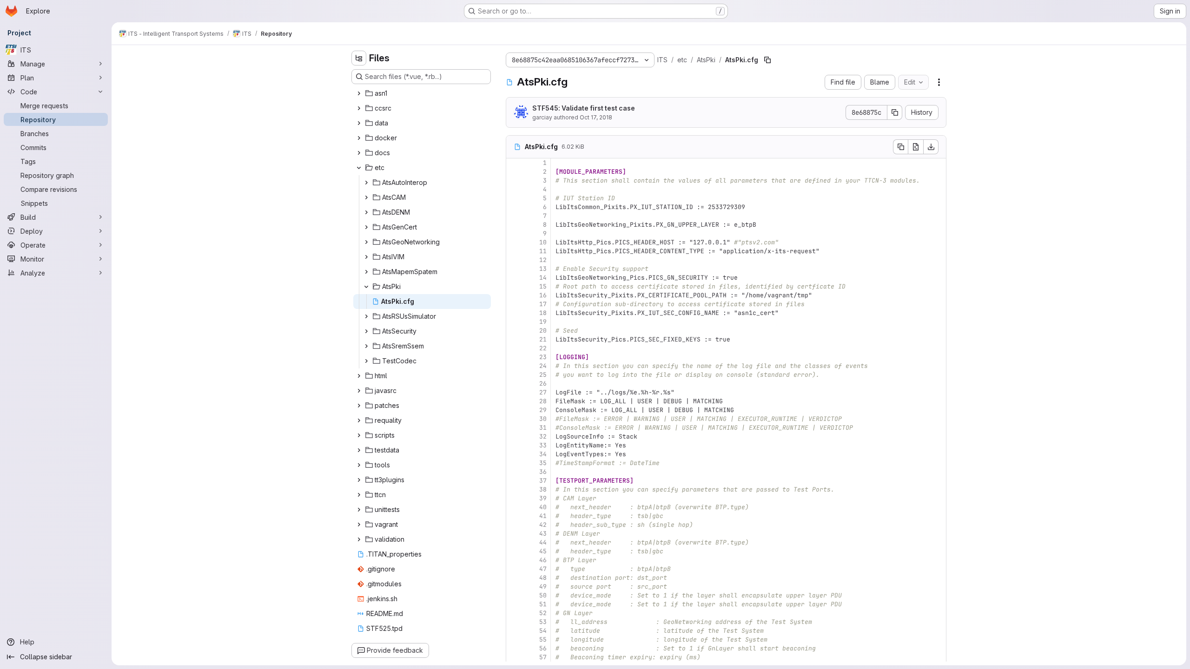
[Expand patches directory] (358, 405)
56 (543, 648)
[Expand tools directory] (358, 465)
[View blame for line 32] (514, 436)
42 (543, 525)
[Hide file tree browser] (358, 58)
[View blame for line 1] (514, 162)
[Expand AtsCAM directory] (366, 197)
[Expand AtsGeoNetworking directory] (366, 242)
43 (543, 534)
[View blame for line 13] (514, 268)
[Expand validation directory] (358, 539)
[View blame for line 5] (514, 198)
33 (543, 445)
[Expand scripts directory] (358, 435)
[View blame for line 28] (514, 401)
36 (543, 472)
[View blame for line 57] (514, 657)
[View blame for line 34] (514, 454)
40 (543, 507)
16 (543, 295)
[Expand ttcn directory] (358, 494)
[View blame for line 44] (514, 542)
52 (543, 613)
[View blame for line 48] (514, 577)
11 (543, 251)
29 (543, 410)
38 (543, 489)
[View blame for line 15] (514, 286)
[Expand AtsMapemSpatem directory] (366, 271)
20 (543, 330)
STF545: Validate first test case (583, 108)
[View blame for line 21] (514, 339)
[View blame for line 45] (514, 551)
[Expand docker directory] (358, 138)
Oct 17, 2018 (596, 117)
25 (543, 375)
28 (543, 401)
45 (543, 551)
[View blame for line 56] (514, 648)
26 (543, 383)
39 (543, 498)
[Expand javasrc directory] (358, 390)
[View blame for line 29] (514, 410)
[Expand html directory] (358, 375)
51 (543, 604)
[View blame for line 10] (514, 242)
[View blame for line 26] (514, 383)
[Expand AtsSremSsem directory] (366, 346)
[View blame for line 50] (514, 595)
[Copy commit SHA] (894, 112)
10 (543, 242)
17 (543, 304)
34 (543, 454)
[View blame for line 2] (514, 171)
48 (543, 578)
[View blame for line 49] (514, 586)
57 (543, 657)
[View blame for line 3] (514, 180)
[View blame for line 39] (514, 498)
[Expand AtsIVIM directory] (366, 256)
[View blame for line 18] (514, 312)
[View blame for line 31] (514, 427)
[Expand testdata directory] (358, 450)
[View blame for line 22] (514, 348)
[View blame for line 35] (514, 463)
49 (543, 586)
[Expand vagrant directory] (358, 524)
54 (543, 631)
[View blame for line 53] (514, 621)
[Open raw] (915, 146)
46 (543, 560)
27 (543, 392)
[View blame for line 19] (514, 321)
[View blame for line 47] (514, 568)
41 (543, 516)
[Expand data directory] (358, 123)
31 (543, 428)
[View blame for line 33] (514, 445)
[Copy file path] (767, 59)
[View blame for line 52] (514, 613)
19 (543, 322)
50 (543, 595)
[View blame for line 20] (514, 330)
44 (543, 542)
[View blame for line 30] (514, 418)
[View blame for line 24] (514, 365)
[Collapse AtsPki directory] (366, 286)
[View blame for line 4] (514, 189)
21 (543, 339)
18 (543, 313)
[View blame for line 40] (514, 507)
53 (543, 622)
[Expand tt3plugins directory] (358, 479)
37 (543, 481)
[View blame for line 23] (514, 357)
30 (543, 419)
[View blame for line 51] (514, 604)
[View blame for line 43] (514, 533)
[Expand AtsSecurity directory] (366, 331)
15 (543, 286)
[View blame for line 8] (514, 224)
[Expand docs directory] (358, 152)
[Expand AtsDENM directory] (366, 212)
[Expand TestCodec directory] (366, 361)
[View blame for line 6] (514, 207)
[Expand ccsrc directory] (358, 108)
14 (543, 278)
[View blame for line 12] (514, 260)
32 (543, 436)
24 (543, 366)
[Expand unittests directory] (358, 509)
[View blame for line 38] (514, 489)
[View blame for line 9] (514, 233)
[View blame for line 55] (514, 639)
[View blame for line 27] (514, 392)
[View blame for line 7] (514, 215)
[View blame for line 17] (514, 304)
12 (543, 260)
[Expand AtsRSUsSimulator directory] (366, 316)
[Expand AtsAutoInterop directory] (366, 182)
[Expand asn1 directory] (358, 93)
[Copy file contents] (900, 146)
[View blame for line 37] (514, 480)
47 (543, 569)
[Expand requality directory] (358, 420)
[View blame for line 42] (514, 524)
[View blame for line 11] (514, 251)
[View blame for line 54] (514, 630)
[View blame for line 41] (514, 516)
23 (543, 357)
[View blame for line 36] (514, 471)
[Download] (931, 146)
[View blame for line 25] (514, 374)
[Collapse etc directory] (358, 167)
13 (543, 269)
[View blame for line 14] (514, 277)
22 (543, 348)
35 (543, 463)
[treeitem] (422, 93)
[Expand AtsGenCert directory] (366, 227)
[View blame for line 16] (514, 295)
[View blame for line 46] (514, 560)
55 (543, 639)
